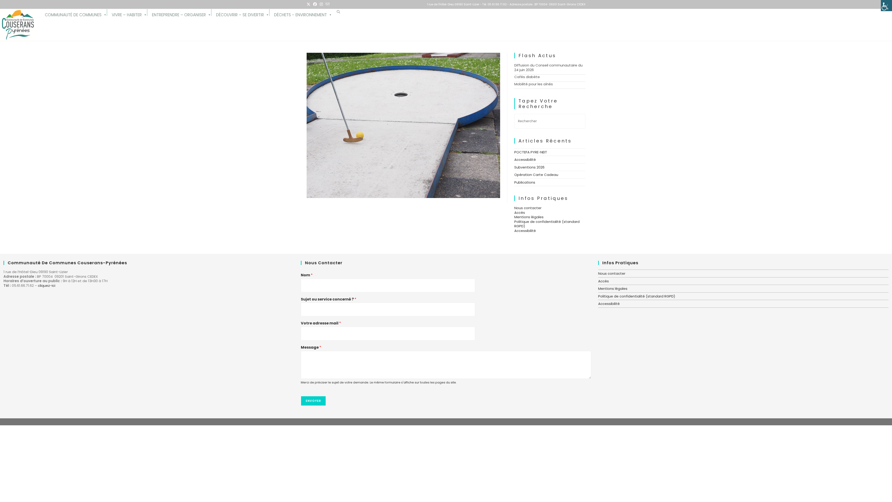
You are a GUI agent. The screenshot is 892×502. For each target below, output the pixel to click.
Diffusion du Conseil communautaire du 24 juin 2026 (548, 67)
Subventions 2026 (529, 167)
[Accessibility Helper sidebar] (886, 5)
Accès (519, 212)
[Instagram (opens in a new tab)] (321, 4)
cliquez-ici (46, 285)
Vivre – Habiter (127, 14)
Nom (307, 275)
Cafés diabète (527, 76)
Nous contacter (527, 207)
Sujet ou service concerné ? (328, 299)
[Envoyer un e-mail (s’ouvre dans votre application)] (327, 4)
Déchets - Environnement (300, 14)
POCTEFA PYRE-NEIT (530, 152)
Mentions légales (529, 217)
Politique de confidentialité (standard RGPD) (547, 224)
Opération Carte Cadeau (536, 174)
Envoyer (313, 401)
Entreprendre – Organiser (179, 14)
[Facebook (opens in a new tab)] (315, 4)
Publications (524, 182)
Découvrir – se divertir (240, 14)
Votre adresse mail (321, 323)
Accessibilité (525, 159)
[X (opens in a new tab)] (309, 4)
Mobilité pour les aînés (533, 84)
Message (311, 347)
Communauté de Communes (73, 14)
